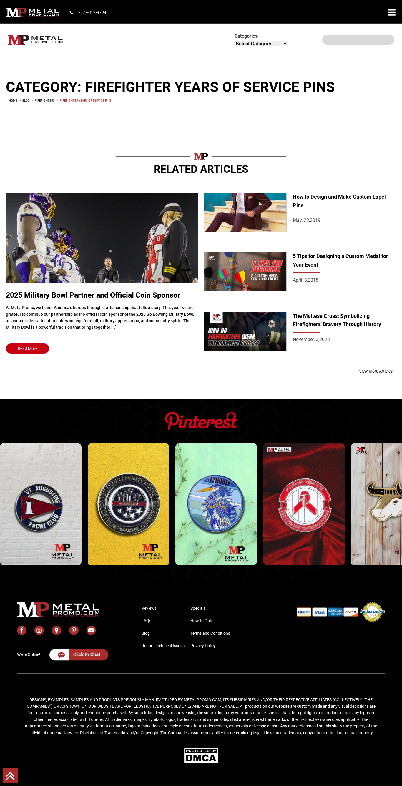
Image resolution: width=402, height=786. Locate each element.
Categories (246, 36)
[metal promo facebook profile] (21, 630)
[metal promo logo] (32, 12)
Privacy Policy (203, 645)
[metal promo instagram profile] (39, 630)
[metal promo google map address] (56, 630)
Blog (146, 633)
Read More (27, 348)
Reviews (149, 608)
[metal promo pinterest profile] (74, 630)
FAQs (146, 620)
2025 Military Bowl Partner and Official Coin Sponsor (93, 295)
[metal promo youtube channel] (91, 630)
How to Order (202, 620)
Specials (197, 608)
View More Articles (376, 371)
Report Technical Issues (163, 645)
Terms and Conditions (210, 633)
